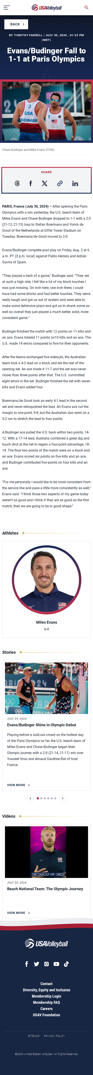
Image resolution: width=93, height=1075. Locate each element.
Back (15, 24)
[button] (30, 798)
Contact (46, 983)
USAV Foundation (46, 1015)
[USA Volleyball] (47, 7)
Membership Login (46, 996)
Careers (46, 1008)
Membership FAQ (46, 1002)
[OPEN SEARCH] (86, 7)
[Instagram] (46, 964)
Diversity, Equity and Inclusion (46, 990)
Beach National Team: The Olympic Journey (45, 889)
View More (16, 785)
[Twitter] (36, 964)
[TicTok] (66, 964)
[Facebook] (26, 964)
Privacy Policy (54, 1036)
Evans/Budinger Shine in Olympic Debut (41, 725)
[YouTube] (56, 964)
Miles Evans (46, 622)
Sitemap (34, 1036)
